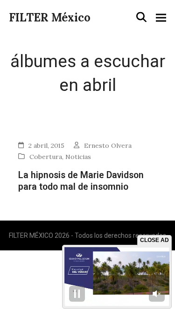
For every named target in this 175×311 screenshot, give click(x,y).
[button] (141, 17)
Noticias (78, 156)
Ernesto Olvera (108, 145)
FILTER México (50, 17)
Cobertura (45, 156)
